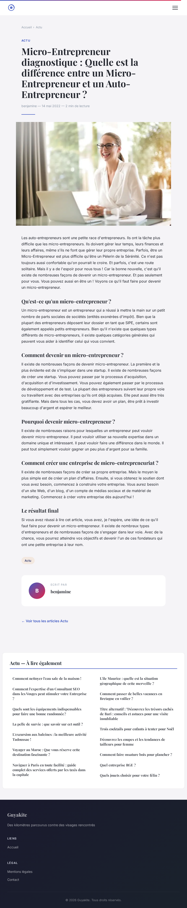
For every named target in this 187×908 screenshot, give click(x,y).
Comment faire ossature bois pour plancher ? (136, 754)
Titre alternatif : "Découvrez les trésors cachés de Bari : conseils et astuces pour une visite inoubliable (136, 714)
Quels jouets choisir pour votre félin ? (130, 775)
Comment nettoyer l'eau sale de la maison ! (47, 678)
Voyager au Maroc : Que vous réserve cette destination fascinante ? (46, 752)
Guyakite (17, 814)
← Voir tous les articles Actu (44, 621)
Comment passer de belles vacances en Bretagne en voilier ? (131, 696)
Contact (13, 880)
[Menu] (175, 7)
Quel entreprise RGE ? (118, 765)
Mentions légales (19, 872)
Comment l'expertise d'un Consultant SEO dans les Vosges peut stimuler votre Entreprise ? (50, 694)
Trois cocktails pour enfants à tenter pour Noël (137, 729)
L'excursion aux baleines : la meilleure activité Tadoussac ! (50, 736)
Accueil (26, 27)
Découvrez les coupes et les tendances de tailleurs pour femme (132, 742)
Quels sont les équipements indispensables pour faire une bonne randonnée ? (47, 711)
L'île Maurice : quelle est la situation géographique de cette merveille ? (129, 681)
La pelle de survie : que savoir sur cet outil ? (48, 724)
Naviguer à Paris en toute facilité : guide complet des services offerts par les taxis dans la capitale (49, 770)
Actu (39, 27)
